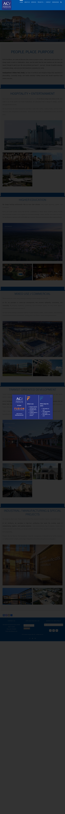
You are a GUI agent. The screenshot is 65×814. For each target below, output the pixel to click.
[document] (32, 407)
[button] (61, 2)
